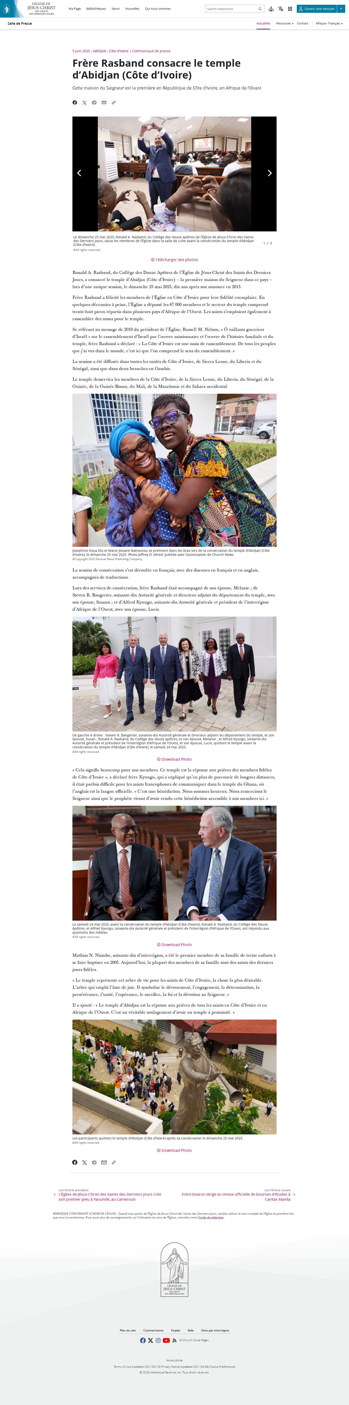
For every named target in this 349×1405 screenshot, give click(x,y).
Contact (302, 23)
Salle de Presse (20, 23)
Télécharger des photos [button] (177, 259)
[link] (75, 1162)
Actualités (263, 23)
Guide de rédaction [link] (211, 1217)
